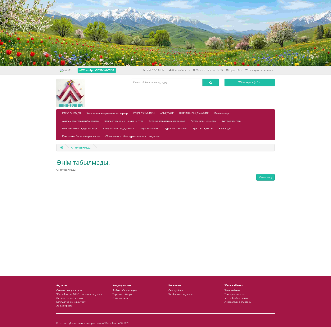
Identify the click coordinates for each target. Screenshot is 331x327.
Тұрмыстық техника (176, 128)
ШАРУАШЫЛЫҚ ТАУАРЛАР (194, 113)
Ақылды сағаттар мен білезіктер (80, 120)
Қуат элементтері (231, 120)
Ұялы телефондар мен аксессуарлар (107, 113)
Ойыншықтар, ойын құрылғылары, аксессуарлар (132, 136)
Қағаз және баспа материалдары (81, 136)
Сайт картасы (120, 298)
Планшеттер (221, 113)
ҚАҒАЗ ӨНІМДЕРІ (71, 113)
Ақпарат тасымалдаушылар (118, 128)
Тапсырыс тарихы (234, 294)
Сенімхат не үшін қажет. (70, 290)
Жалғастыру (265, 177)
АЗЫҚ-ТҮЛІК (167, 113)
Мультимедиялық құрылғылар (79, 128)
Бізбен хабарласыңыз (124, 290)
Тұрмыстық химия (203, 128)
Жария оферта (64, 305)
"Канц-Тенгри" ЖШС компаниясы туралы (79, 294)
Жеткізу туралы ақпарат (69, 298)
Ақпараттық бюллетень (237, 301)
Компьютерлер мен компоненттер (123, 120)
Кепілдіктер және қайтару (70, 301)
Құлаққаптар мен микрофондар (167, 120)
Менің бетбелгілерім (236, 298)
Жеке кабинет (232, 290)
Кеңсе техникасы (149, 128)
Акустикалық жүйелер (203, 120)
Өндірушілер (175, 290)
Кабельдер (225, 128)
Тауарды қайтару (122, 294)
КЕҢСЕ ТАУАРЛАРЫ (144, 113)
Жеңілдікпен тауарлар (180, 294)
